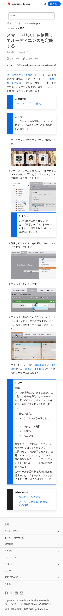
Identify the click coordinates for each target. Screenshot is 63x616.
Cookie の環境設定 (41, 603)
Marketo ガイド (19, 28)
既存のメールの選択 (29, 497)
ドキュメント (14, 23)
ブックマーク (15, 59)
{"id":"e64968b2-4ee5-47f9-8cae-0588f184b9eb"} (36, 65)
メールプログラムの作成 (28, 103)
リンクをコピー (32, 59)
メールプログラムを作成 (20, 75)
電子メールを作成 (34, 368)
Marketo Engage (32, 23)
